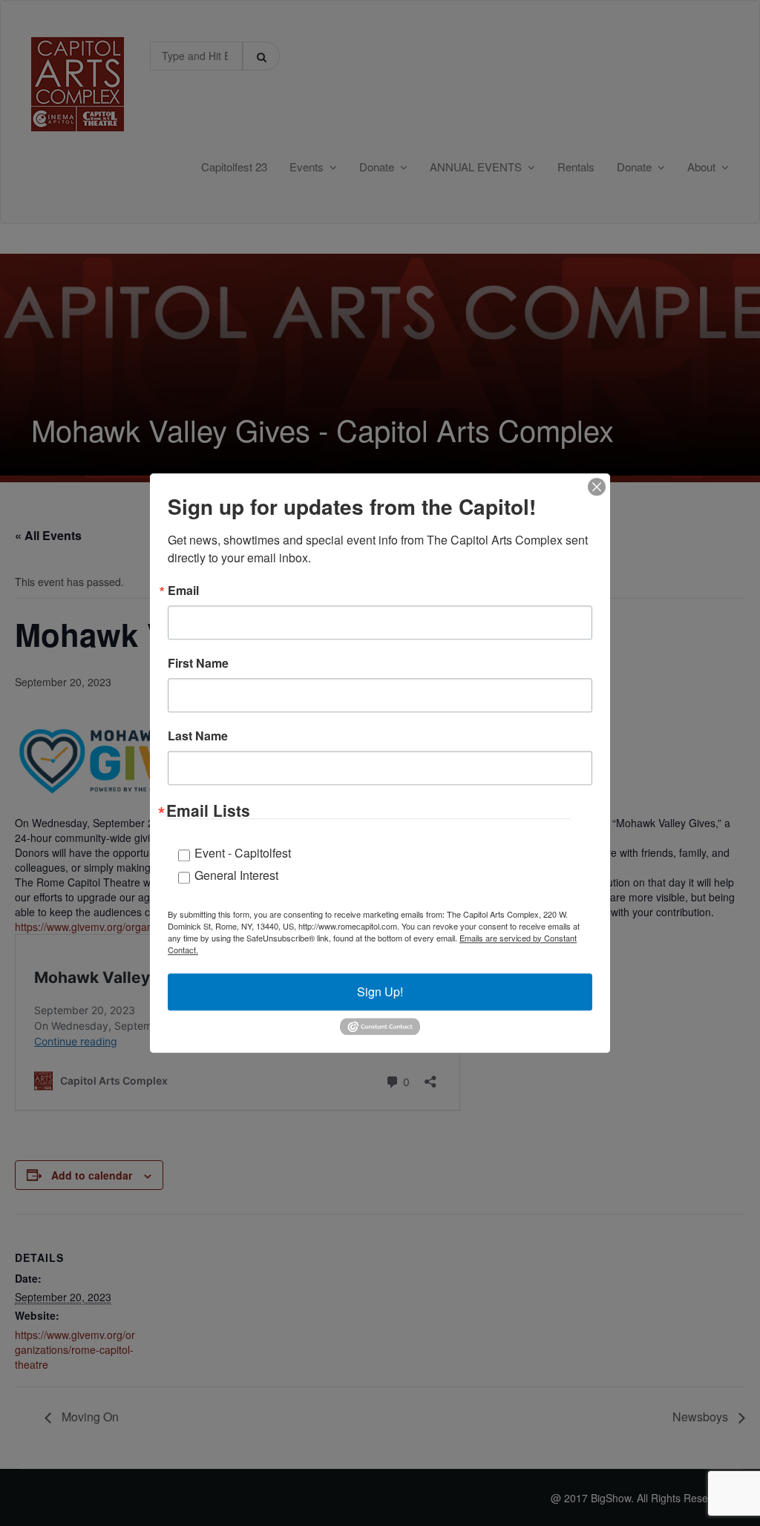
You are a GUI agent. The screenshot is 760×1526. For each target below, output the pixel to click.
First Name (198, 663)
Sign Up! (380, 991)
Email (183, 590)
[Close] (597, 487)
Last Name (198, 736)
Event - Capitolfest (242, 852)
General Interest (236, 875)
